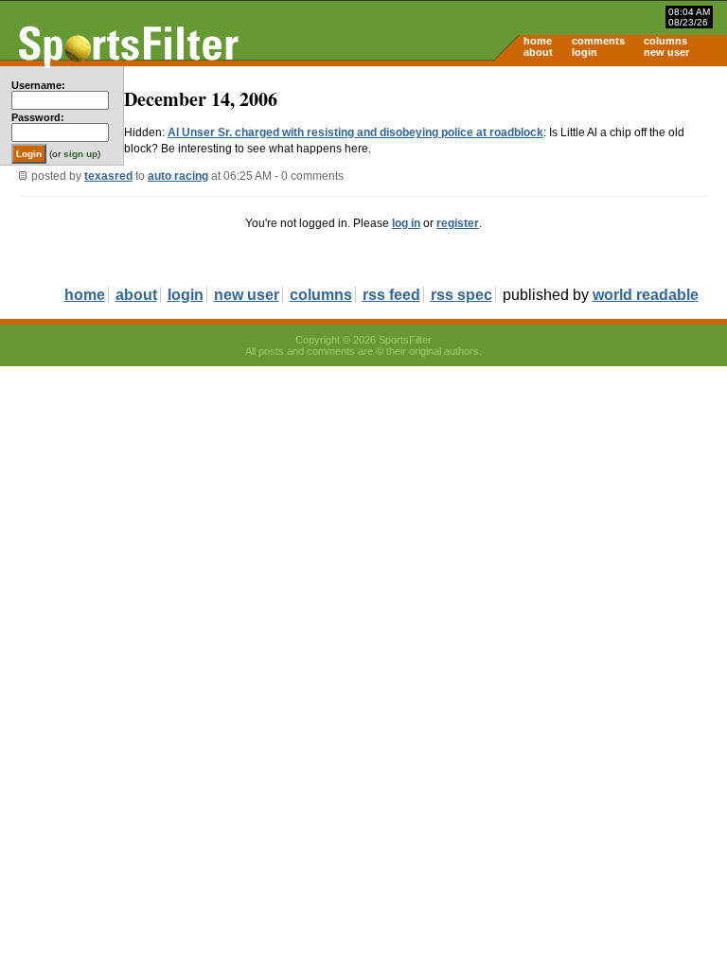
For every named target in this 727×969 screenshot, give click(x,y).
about (538, 52)
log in (406, 223)
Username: (38, 85)
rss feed (391, 295)
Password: (37, 117)
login (584, 52)
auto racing (178, 176)
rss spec (461, 295)
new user (666, 52)
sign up (80, 154)
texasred (108, 176)
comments (598, 40)
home (537, 40)
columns (665, 40)
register (457, 223)
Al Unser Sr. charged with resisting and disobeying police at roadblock (355, 132)
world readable (646, 295)
